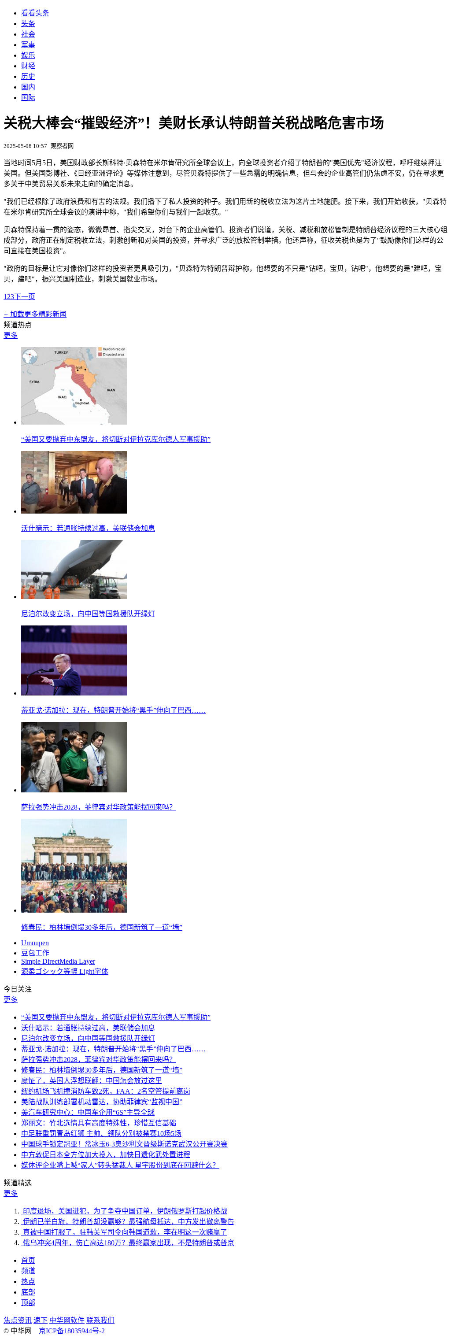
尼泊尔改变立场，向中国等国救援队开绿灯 (88, 614)
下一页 (24, 296)
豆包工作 (35, 953)
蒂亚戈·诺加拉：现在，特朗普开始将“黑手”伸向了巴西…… (113, 710)
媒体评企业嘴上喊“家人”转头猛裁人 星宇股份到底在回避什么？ (120, 1165)
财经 (28, 66)
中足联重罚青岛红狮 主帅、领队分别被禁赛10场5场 (101, 1133)
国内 (28, 87)
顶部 (28, 1302)
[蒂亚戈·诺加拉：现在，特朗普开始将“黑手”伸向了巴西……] (74, 693)
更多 (11, 335)
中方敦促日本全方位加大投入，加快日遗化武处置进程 (105, 1154)
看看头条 (35, 13)
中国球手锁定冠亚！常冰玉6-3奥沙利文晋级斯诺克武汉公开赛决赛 (124, 1144)
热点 (28, 1281)
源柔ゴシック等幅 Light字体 (64, 971)
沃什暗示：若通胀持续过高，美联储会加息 (88, 528)
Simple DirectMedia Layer (58, 961)
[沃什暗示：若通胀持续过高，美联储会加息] (74, 511)
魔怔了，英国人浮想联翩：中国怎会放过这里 (91, 1080)
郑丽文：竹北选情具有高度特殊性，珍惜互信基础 (98, 1123)
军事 (28, 44)
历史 (28, 76)
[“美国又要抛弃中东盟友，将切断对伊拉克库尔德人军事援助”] (74, 422)
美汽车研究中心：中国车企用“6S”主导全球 (88, 1112)
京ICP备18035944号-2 (72, 1331)
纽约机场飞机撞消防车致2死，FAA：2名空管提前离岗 (105, 1091)
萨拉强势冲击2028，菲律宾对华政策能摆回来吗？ (98, 807)
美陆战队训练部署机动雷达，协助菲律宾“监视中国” (101, 1102)
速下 (40, 1320)
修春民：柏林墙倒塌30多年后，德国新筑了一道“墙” (101, 927)
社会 (28, 34)
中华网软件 (67, 1320)
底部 (28, 1292)
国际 (28, 97)
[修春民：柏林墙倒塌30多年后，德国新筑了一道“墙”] (74, 910)
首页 (28, 1260)
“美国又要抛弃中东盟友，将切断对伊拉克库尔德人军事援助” (116, 439)
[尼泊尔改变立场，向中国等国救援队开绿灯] (74, 596)
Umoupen (35, 943)
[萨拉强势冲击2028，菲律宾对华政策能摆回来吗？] (74, 790)
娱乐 (28, 55)
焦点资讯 (18, 1320)
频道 (28, 1271)
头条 (28, 23)
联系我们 (100, 1320)
